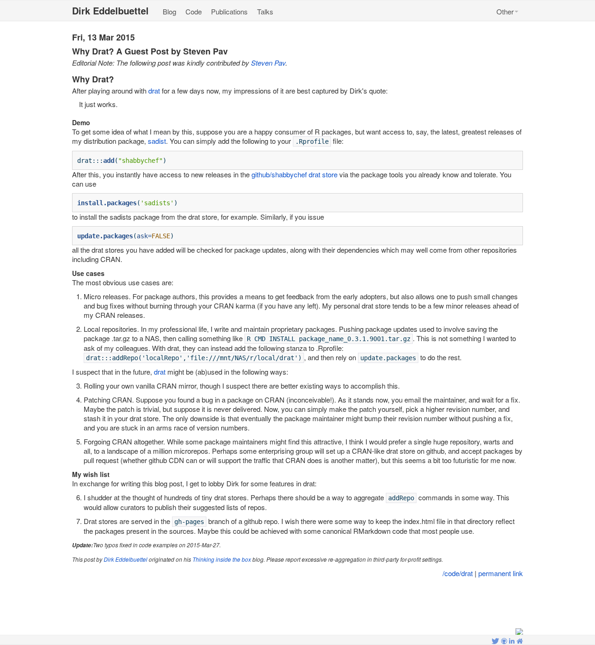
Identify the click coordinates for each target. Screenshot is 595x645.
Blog (169, 11)
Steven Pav (268, 62)
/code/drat (458, 573)
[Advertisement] (297, 604)
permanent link (500, 573)
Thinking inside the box (221, 559)
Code (193, 11)
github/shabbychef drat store (294, 174)
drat (154, 90)
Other (505, 11)
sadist (157, 141)
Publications (229, 11)
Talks (265, 11)
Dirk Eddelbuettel (125, 559)
